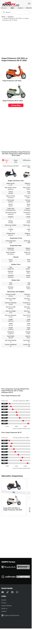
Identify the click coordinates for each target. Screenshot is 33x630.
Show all (6, 161)
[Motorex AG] (29, 8)
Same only (16, 161)
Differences (27, 160)
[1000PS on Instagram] (18, 592)
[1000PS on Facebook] (13, 592)
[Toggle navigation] (29, 3)
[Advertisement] (16, 39)
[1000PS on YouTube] (4, 592)
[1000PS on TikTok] (9, 592)
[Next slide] (28, 497)
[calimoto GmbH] (20, 8)
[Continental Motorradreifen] (12, 8)
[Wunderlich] (4, 8)
